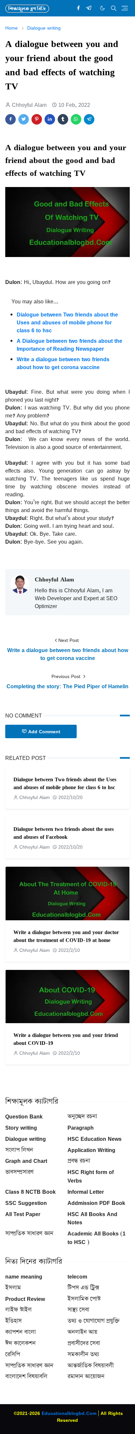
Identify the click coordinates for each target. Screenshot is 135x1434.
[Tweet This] (23, 119)
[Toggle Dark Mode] (102, 8)
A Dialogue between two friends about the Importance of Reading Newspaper (69, 345)
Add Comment (44, 731)
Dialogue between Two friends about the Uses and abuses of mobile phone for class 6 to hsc (67, 322)
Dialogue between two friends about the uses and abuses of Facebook (63, 833)
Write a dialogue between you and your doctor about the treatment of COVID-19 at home (66, 936)
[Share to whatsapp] (76, 119)
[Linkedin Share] (50, 119)
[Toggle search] (114, 8)
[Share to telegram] (89, 119)
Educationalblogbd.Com (69, 1413)
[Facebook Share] (10, 119)
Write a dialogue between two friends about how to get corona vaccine (63, 363)
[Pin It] (36, 119)
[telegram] (89, 8)
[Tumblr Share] (63, 119)
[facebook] (78, 8)
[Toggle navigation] (125, 8)
